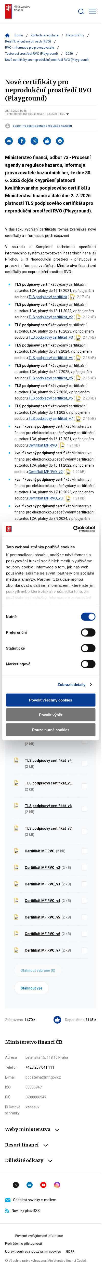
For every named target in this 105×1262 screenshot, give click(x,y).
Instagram (57, 1185)
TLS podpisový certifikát (48, 297)
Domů (19, 35)
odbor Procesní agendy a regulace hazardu (42, 125)
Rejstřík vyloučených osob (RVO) (28, 41)
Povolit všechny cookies (50, 700)
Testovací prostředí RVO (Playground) (31, 53)
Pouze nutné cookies (50, 729)
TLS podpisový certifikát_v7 (51, 419)
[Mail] (9, 141)
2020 (69, 53)
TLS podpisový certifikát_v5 (51, 378)
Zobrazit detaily (72, 684)
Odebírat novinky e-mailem (34, 1200)
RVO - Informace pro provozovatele (29, 47)
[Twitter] (34, 141)
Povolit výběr (50, 715)
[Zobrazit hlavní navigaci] (92, 11)
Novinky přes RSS (26, 1211)
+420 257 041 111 (39, 1067)
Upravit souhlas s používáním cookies (33, 1251)
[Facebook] (21, 141)
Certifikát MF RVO (43, 445)
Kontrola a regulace (44, 35)
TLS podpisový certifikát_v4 (51, 358)
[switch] (88, 632)
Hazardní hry (75, 35)
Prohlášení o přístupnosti (23, 1243)
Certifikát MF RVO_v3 (46, 498)
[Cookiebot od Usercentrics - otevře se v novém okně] (73, 529)
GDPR (70, 1251)
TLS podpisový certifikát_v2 (51, 317)
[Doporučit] (47, 141)
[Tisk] (60, 141)
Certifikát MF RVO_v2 (46, 472)
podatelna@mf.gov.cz (43, 1077)
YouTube (43, 1185)
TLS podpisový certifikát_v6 (51, 398)
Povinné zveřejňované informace (39, 1236)
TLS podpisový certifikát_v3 (51, 337)
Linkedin (30, 1185)
